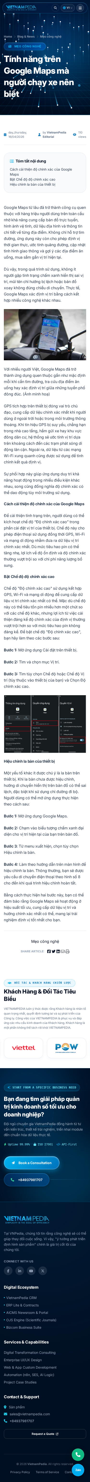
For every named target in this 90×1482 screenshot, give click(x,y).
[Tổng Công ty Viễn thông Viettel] (23, 1048)
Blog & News (26, 36)
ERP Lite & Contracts (22, 1305)
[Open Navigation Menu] (80, 8)
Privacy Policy (20, 1472)
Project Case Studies (20, 1382)
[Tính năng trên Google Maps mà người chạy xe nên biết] (21, 8)
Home (8, 36)
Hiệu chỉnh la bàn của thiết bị (32, 184)
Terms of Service (47, 1472)
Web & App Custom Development (30, 1367)
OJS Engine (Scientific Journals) (31, 1320)
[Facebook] (8, 1270)
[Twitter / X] (42, 1270)
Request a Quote (43, 1434)
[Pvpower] (66, 1048)
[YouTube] (31, 1270)
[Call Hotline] (78, 1455)
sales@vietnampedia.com (30, 1414)
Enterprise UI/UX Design (23, 1360)
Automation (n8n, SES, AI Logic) (29, 1375)
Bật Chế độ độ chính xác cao (32, 179)
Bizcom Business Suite (23, 1327)
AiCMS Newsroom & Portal (27, 1312)
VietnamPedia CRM (21, 1298)
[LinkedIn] (19, 1270)
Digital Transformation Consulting (30, 1352)
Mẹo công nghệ (50, 36)
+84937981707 (22, 1421)
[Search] (55, 8)
